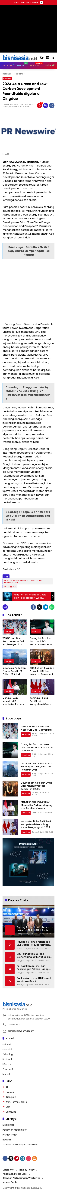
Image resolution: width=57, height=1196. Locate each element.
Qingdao (11, 586)
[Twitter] (39, 607)
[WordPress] (22, 1158)
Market (6, 1074)
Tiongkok (11, 1097)
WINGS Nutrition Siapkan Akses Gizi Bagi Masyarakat (13, 641)
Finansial (7, 1049)
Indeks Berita (10, 1182)
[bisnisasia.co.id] (20, 57)
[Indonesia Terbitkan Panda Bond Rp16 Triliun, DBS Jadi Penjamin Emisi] (15, 657)
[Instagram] (28, 1158)
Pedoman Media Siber (15, 1129)
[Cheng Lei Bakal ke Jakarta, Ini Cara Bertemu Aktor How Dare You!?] (42, 627)
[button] (42, 57)
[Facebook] (33, 607)
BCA (8, 1106)
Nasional (7, 1059)
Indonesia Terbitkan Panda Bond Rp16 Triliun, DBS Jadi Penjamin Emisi (14, 671)
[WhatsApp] (51, 607)
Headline (7, 78)
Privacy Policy (10, 1134)
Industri (7, 1044)
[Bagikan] (51, 105)
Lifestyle (7, 1064)
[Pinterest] (16, 1158)
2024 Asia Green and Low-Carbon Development (23, 581)
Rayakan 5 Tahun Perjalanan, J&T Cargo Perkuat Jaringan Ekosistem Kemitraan (33, 943)
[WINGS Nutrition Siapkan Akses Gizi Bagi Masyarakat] (15, 627)
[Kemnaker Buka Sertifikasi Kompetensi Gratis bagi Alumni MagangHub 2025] (42, 687)
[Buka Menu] (47, 57)
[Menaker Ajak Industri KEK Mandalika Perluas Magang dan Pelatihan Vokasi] (15, 687)
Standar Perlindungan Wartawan (20, 1144)
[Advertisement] (28, 290)
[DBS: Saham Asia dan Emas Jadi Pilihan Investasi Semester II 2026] (42, 657)
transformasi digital (16, 1102)
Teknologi (8, 1054)
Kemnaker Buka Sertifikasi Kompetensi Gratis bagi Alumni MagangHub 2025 (40, 701)
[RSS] (34, 1158)
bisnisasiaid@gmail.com (21, 1031)
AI (7, 1087)
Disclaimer (8, 1124)
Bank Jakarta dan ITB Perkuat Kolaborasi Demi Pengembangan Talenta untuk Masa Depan (34, 980)
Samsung (11, 1111)
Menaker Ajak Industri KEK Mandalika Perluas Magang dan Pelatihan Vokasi (13, 701)
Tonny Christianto (10, 104)
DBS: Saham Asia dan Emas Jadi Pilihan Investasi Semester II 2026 (42, 671)
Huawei (10, 1092)
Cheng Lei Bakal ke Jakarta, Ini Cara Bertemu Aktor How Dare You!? (41, 641)
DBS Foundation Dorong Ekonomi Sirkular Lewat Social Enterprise (34, 955)
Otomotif (8, 1069)
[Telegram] (45, 607)
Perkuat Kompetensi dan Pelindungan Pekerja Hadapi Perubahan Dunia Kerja (33, 968)
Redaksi (7, 1139)
